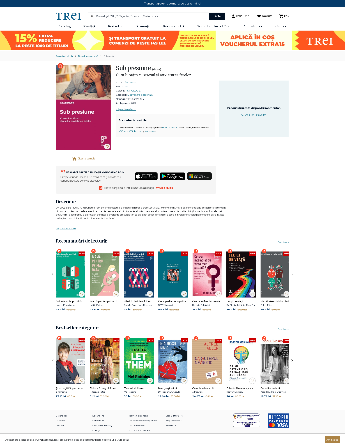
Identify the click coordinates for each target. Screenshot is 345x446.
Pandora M (98, 420)
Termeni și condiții (138, 415)
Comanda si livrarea (139, 430)
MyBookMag (164, 187)
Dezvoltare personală (88, 56)
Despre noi (61, 415)
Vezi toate (283, 242)
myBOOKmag (170, 127)
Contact (60, 425)
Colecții (96, 430)
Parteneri (60, 420)
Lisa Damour (131, 82)
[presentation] (53, 274)
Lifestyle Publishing (102, 425)
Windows (150, 131)
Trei (127, 86)
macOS (128, 131)
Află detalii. (124, 439)
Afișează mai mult (126, 109)
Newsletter (171, 425)
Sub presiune (110, 56)
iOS (121, 131)
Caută (217, 16)
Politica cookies (137, 425)
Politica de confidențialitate (143, 420)
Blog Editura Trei (174, 415)
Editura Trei (98, 415)
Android (138, 131)
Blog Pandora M (174, 420)
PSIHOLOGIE (133, 90)
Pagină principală (64, 56)
